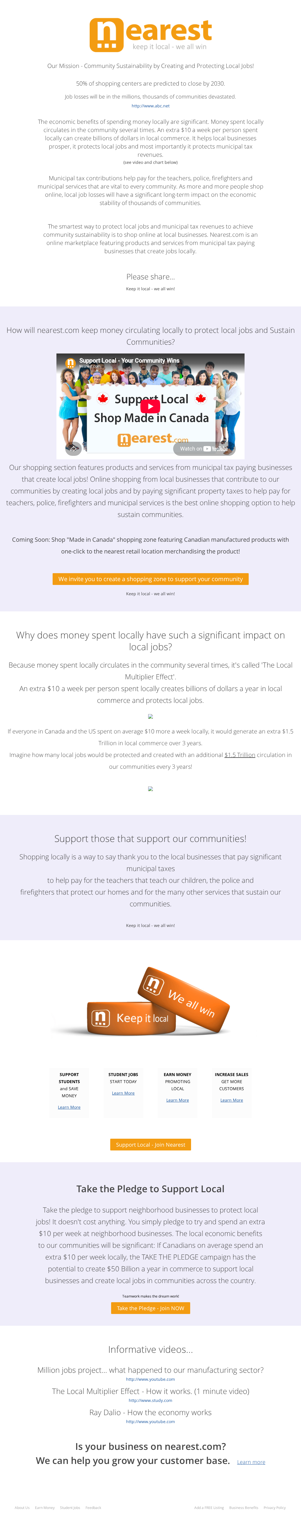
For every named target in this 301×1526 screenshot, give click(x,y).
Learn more (251, 1461)
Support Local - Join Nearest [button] (150, 1144)
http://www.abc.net (151, 106)
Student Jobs (70, 1507)
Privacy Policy (275, 1507)
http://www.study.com (150, 1400)
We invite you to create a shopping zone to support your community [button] (150, 579)
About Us (22, 1507)
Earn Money (45, 1507)
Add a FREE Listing (209, 1507)
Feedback (93, 1507)
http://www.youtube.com (150, 1379)
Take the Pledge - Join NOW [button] (150, 1308)
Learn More (69, 1107)
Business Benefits (243, 1507)
